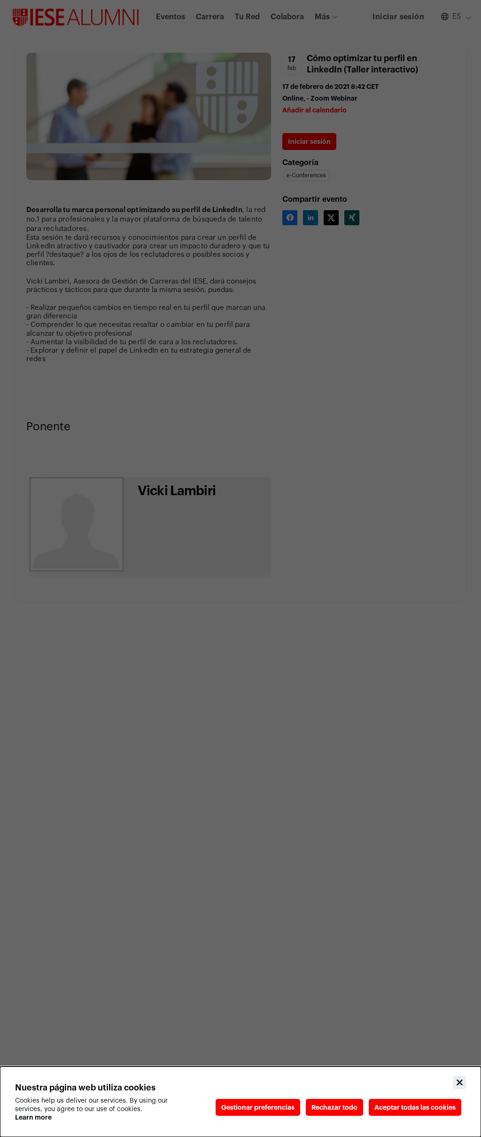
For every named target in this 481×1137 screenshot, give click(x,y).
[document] (240, 1101)
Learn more (33, 1117)
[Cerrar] (459, 1082)
